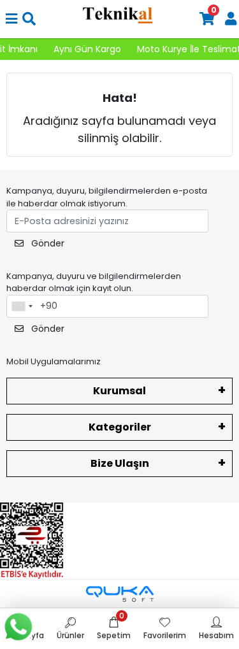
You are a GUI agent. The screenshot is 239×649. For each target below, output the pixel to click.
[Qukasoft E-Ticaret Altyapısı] (120, 594)
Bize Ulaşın (120, 463)
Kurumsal (119, 390)
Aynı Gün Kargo (83, 49)
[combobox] (21, 306)
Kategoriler (120, 427)
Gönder (46, 243)
